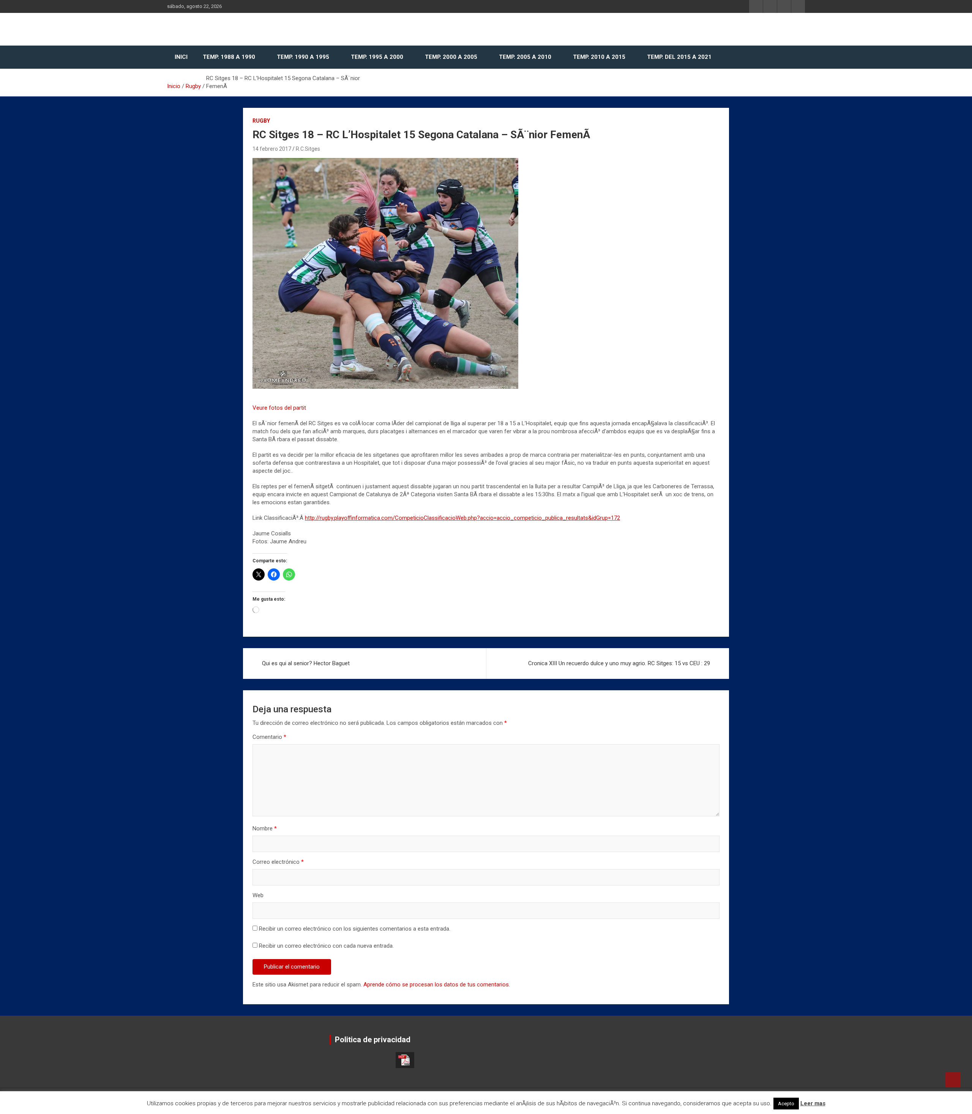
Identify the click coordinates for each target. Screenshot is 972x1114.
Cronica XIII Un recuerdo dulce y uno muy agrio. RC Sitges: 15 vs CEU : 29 (619, 663)
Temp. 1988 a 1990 (229, 57)
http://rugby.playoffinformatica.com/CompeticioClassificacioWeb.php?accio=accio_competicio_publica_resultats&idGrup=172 (462, 517)
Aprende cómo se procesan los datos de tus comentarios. (436, 984)
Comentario (269, 737)
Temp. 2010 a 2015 (599, 57)
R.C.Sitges (308, 149)
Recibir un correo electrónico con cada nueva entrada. (326, 945)
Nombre (264, 828)
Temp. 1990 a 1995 (303, 57)
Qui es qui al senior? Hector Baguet (306, 663)
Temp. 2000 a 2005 (451, 57)
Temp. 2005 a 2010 (525, 57)
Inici (181, 57)
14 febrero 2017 (271, 149)
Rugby (261, 121)
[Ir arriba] (953, 1079)
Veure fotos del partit (279, 407)
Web (258, 895)
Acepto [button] (786, 1103)
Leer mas (812, 1103)
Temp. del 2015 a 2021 (679, 57)
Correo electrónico (278, 861)
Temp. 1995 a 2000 (377, 57)
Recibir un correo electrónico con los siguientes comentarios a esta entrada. (354, 928)
